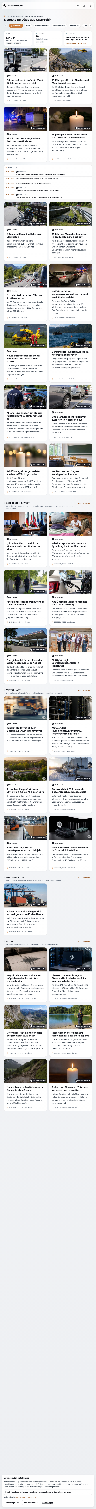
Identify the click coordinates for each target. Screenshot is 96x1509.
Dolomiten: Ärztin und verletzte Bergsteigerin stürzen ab (24, 1034)
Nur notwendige (31, 1503)
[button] (18, 38)
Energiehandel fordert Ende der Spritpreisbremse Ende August (24, 661)
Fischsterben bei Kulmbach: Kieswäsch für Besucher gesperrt (70, 1034)
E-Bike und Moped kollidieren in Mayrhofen (24, 235)
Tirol (85, 26)
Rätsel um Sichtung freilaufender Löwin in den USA (25, 603)
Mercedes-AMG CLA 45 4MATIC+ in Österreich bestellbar (70, 849)
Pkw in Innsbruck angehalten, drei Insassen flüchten (24, 140)
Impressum (31, 1497)
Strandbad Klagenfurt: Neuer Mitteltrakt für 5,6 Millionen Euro (25, 790)
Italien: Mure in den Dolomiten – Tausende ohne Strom (25, 1088)
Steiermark (74, 26)
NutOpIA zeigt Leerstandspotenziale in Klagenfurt (65, 663)
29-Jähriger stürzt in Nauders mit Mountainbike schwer (70, 81)
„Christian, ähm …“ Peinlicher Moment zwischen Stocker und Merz (24, 546)
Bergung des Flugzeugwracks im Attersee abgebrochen (70, 353)
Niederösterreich (42, 26)
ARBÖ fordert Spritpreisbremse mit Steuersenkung (69, 603)
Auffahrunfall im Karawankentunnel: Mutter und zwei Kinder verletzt (70, 294)
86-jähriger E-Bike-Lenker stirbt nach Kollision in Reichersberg (69, 136)
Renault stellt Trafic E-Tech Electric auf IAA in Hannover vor (24, 729)
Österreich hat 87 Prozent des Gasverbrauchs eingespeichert (69, 790)
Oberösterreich (59, 26)
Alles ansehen (84, 503)
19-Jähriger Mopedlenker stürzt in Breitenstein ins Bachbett (69, 235)
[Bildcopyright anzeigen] (89, 532)
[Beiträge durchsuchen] (78, 5)
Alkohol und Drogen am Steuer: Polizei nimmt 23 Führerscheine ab (24, 415)
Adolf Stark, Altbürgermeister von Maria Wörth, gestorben (23, 473)
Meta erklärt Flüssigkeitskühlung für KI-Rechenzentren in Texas (67, 730)
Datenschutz (20, 1497)
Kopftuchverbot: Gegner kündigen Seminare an (65, 473)
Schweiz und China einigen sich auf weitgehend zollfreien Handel (25, 913)
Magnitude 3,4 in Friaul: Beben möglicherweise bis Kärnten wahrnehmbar (24, 978)
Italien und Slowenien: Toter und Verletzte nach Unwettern (70, 1088)
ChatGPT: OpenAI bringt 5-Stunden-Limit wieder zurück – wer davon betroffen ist (69, 978)
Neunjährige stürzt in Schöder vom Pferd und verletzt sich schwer (23, 358)
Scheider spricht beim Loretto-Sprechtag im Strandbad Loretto (70, 545)
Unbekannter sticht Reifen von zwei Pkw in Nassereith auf (69, 418)
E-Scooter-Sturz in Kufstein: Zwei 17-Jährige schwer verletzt (25, 81)
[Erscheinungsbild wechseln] (90, 5)
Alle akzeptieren (12, 1503)
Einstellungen (47, 1503)
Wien (28, 26)
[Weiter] (90, 25)
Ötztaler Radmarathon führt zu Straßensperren (24, 297)
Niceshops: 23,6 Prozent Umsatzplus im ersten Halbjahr (24, 849)
